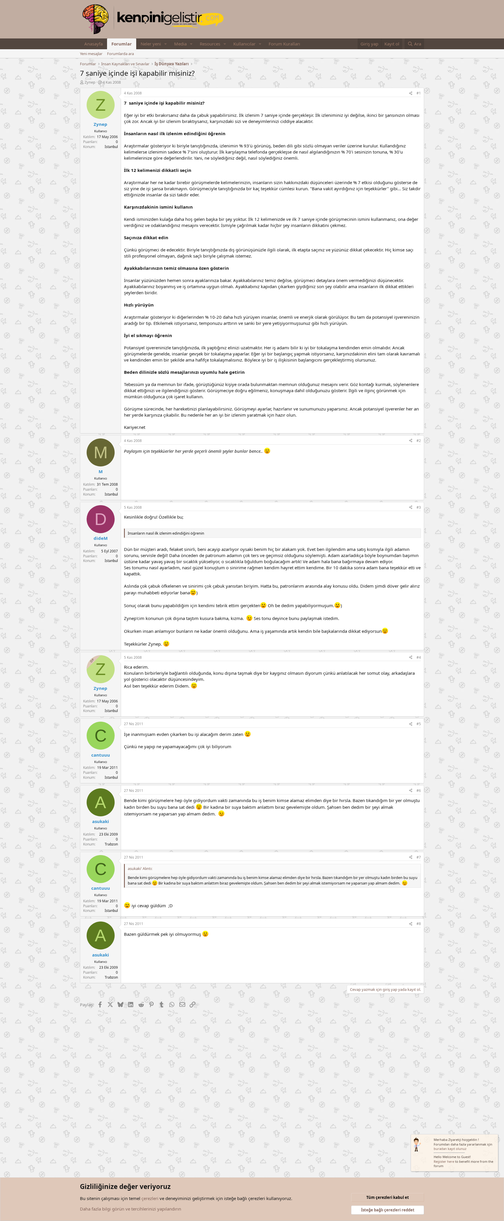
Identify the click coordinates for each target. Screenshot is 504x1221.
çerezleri (149, 1198)
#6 (418, 790)
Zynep (90, 82)
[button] (166, 43)
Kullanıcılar (244, 44)
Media (180, 44)
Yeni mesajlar (91, 53)
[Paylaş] (410, 93)
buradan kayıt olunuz (450, 1148)
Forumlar (121, 44)
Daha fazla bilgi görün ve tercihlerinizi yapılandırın (130, 1209)
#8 (418, 923)
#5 (418, 723)
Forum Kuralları (284, 44)
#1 (418, 93)
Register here (444, 1161)
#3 (418, 507)
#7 (418, 857)
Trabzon (111, 844)
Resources (210, 44)
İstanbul (111, 146)
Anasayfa (93, 44)
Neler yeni (151, 44)
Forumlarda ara (120, 53)
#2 (418, 440)
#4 (418, 657)
